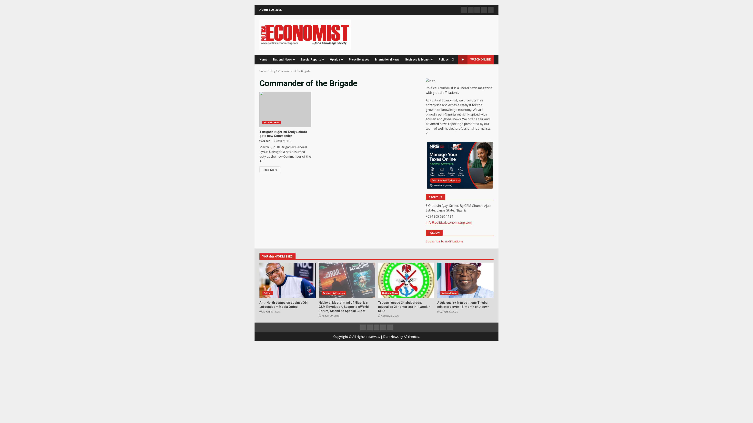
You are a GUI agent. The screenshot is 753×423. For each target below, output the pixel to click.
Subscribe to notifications (444, 241)
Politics (443, 59)
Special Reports (311, 59)
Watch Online (480, 59)
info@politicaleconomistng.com (449, 222)
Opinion (335, 59)
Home (263, 59)
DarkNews (391, 336)
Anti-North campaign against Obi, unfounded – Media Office (287, 280)
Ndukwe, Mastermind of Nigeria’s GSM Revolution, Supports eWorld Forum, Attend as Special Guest (347, 280)
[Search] (453, 59)
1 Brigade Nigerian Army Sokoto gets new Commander (285, 109)
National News (282, 59)
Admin (266, 141)
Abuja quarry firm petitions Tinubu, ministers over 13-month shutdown (465, 280)
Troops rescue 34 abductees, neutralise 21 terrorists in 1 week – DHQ (406, 280)
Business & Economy (419, 59)
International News (387, 59)
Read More (270, 170)
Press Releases (359, 59)
